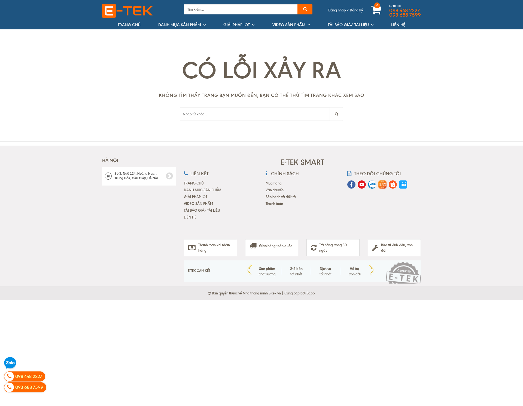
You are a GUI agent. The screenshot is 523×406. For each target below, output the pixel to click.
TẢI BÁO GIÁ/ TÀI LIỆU (348, 24)
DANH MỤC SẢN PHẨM (179, 24)
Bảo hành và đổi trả (281, 197)
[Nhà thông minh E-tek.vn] (127, 11)
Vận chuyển (275, 190)
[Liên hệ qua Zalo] (10, 363)
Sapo (310, 293)
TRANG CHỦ (129, 24)
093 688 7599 (405, 15)
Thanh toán (274, 203)
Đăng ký (356, 10)
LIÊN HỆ (398, 24)
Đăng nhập (337, 10)
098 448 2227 (404, 11)
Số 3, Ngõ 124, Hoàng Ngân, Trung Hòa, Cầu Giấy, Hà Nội (136, 176)
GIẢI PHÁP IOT (236, 24)
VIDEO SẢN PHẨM (288, 24)
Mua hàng (274, 183)
